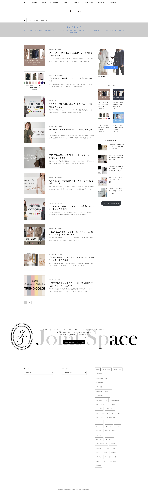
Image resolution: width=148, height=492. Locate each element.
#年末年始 (113, 452)
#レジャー (99, 439)
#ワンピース (109, 439)
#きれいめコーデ (101, 404)
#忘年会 (98, 457)
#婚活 (98, 452)
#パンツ (98, 430)
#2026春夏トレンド (116, 400)
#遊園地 (98, 465)
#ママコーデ (110, 435)
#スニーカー (109, 422)
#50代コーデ (117, 369)
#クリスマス (99, 417)
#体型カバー (99, 448)
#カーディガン (116, 413)
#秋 (105, 461)
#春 (115, 457)
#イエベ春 (99, 409)
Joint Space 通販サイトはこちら (74, 342)
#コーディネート (111, 417)
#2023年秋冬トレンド (102, 382)
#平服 (105, 452)
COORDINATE (54, 2)
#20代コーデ (106, 369)
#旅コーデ (107, 457)
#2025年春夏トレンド (102, 395)
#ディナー (99, 426)
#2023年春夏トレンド (102, 378)
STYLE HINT (66, 2)
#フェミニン (99, 435)
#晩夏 (98, 461)
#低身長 (113, 444)
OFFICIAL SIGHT (88, 2)
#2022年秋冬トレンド (102, 374)
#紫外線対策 (113, 461)
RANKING (76, 2)
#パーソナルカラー (110, 430)
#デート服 (109, 426)
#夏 (114, 448)
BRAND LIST (101, 2)
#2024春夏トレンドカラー (103, 391)
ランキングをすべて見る (112, 203)
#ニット (118, 426)
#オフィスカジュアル (102, 413)
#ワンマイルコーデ (101, 444)
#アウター (112, 404)
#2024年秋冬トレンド (102, 387)
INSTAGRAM (112, 2)
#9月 (97, 369)
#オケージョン (110, 409)
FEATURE (34, 2)
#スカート (99, 422)
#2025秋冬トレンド (101, 400)
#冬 (108, 448)
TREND (44, 2)
